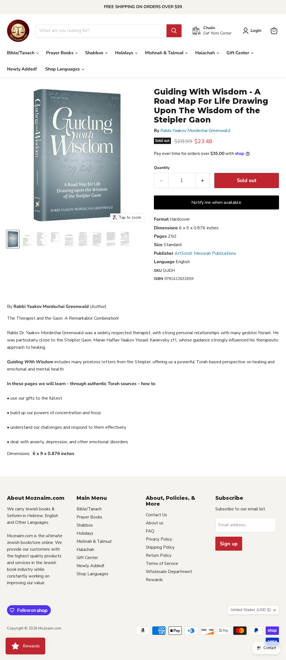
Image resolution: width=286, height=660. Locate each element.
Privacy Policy (159, 539)
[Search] (174, 30)
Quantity (162, 168)
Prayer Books (60, 53)
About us (154, 523)
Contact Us (156, 515)
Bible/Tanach (21, 53)
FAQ (150, 531)
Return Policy (158, 555)
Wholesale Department (169, 571)
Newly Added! (22, 69)
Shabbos (94, 53)
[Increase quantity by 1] (203, 180)
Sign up (229, 543)
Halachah (205, 53)
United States (251, 609)
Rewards (154, 580)
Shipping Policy (160, 547)
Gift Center (238, 53)
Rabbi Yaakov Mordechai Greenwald (195, 131)
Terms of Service (162, 563)
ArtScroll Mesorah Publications (205, 253)
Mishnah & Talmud (165, 53)
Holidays (124, 53)
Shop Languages (63, 69)
